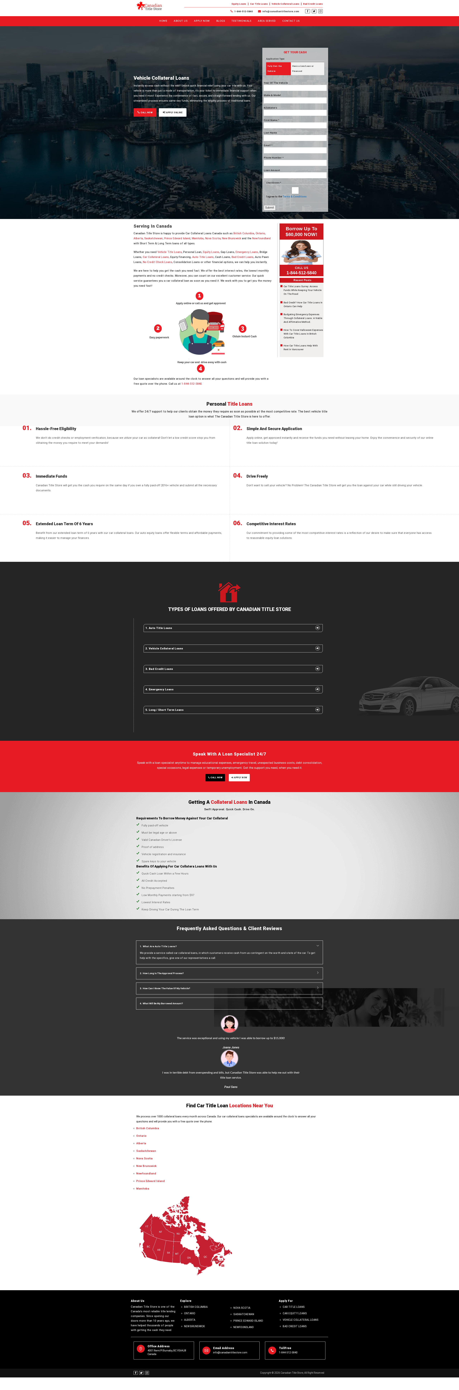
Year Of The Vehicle (276, 82)
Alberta (138, 238)
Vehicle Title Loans (169, 252)
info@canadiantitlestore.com (280, 11)
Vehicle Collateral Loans (285, 4)
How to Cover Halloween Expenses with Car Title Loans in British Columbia (303, 334)
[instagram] (320, 11)
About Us (181, 21)
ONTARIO (189, 1278)
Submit (269, 207)
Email (268, 145)
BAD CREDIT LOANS (295, 1291)
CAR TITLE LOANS (294, 1272)
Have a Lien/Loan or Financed (303, 68)
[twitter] (314, 11)
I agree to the (286, 196)
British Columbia (243, 233)
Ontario (260, 233)
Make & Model (272, 95)
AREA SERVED (267, 21)
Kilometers (270, 107)
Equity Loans (239, 4)
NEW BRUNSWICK (194, 1291)
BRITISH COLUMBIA (196, 1272)
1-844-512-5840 (243, 11)
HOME (163, 21)
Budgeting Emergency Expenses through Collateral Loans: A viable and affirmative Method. (303, 318)
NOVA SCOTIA (241, 1273)
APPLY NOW (240, 777)
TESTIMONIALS (241, 21)
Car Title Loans (259, 4)
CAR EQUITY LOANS (295, 1278)
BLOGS (220, 21)
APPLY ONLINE (174, 112)
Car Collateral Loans (156, 257)
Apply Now (202, 21)
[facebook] (307, 11)
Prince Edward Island (177, 238)
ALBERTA (189, 1285)
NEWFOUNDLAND (243, 1292)
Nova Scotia (213, 238)
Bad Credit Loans (313, 4)
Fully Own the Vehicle (275, 68)
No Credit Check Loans (157, 262)
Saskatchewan (153, 238)
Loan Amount (272, 170)
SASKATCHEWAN (243, 1279)
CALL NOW (146, 112)
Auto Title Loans (203, 257)
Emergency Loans (247, 252)
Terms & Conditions (295, 196)
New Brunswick (231, 238)
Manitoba (198, 238)
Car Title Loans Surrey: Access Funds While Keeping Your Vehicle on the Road (303, 290)
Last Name (270, 132)
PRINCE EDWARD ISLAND (248, 1286)
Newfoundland (261, 238)
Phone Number (273, 157)
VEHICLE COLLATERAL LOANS (300, 1285)
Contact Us (291, 21)
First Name (271, 120)
